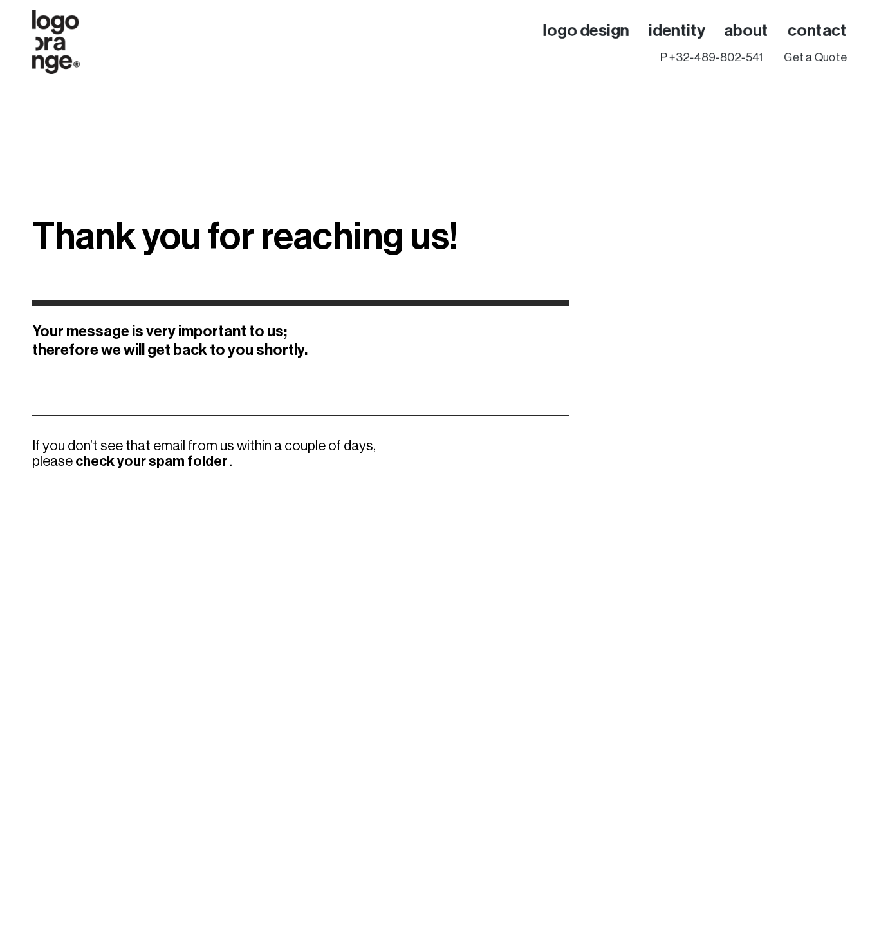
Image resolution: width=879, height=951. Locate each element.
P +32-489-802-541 (711, 57)
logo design (586, 30)
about (746, 30)
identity (677, 30)
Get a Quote (815, 57)
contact (817, 30)
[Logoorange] (56, 42)
